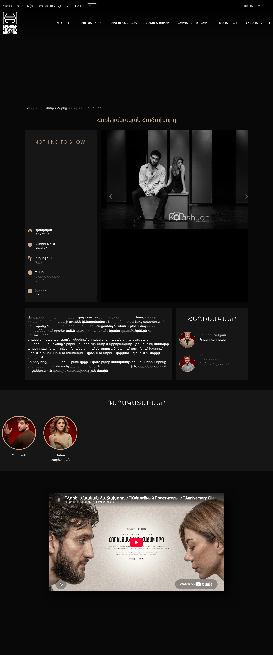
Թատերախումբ (157, 23)
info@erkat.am (63, 6)
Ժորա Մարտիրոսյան (211, 357)
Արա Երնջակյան (124, 23)
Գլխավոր (64, 23)
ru (246, 6)
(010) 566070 (38, 6)
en (251, 6)
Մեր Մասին (90, 23)
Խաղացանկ (228, 23)
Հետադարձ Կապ (258, 23)
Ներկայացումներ (192, 23)
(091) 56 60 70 (14, 6)
